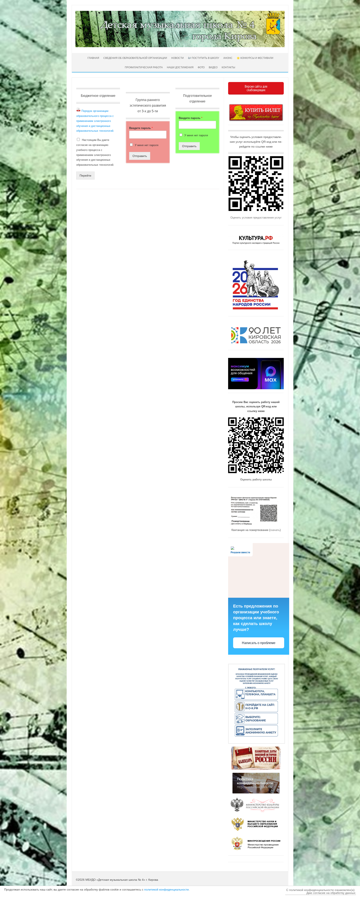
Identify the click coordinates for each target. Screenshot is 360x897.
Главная (93, 58)
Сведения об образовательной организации (135, 58)
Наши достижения (180, 67)
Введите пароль (141, 128)
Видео (213, 67)
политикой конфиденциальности (166, 889)
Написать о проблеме (258, 643)
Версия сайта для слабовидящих (256, 88)
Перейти (85, 175)
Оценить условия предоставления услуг (256, 217)
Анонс (227, 58)
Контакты (228, 67)
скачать (275, 530)
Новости (177, 58)
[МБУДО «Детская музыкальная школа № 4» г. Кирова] (180, 46)
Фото (201, 67)
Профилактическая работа (144, 67)
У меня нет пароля (146, 145)
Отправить (139, 156)
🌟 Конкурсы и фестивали (255, 58)
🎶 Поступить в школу (203, 58)
